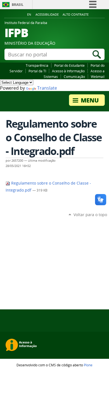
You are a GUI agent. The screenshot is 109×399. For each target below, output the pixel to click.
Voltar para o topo (90, 214)
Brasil (17, 4)
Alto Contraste (76, 14)
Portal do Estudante (69, 65)
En (29, 14)
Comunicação (74, 76)
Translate (47, 88)
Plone (88, 365)
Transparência (37, 65)
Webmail (98, 76)
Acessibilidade (47, 14)
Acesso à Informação (68, 71)
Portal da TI (37, 71)
